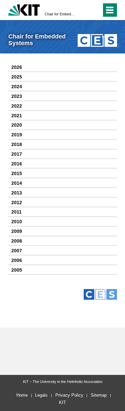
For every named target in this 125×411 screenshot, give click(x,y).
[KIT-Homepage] (24, 9)
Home (22, 395)
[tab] (62, 68)
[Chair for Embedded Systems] (97, 40)
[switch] (95, 10)
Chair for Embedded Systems (60, 14)
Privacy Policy (69, 395)
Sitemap (99, 395)
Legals (41, 395)
